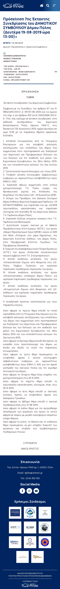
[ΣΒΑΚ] (15, 542)
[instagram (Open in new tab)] (29, 491)
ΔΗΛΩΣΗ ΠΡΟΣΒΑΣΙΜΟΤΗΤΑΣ (30, 573)
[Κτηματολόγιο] (22, 557)
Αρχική (6, 46)
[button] (54, 5)
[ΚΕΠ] (15, 527)
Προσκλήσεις (18, 46)
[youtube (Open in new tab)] (36, 491)
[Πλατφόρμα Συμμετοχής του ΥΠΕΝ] (15, 513)
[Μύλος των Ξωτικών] (37, 557)
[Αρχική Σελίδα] (13, 5)
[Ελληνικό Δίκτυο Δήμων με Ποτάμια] (30, 513)
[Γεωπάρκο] (45, 527)
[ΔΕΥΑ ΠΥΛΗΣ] (30, 542)
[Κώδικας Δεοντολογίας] (45, 513)
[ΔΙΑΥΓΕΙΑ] (30, 527)
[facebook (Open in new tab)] (22, 491)
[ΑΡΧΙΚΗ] (41, 5)
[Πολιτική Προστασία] (45, 542)
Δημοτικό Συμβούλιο (37, 46)
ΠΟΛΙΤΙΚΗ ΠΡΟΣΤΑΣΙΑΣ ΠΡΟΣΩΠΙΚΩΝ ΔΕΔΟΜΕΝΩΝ (30, 576)
